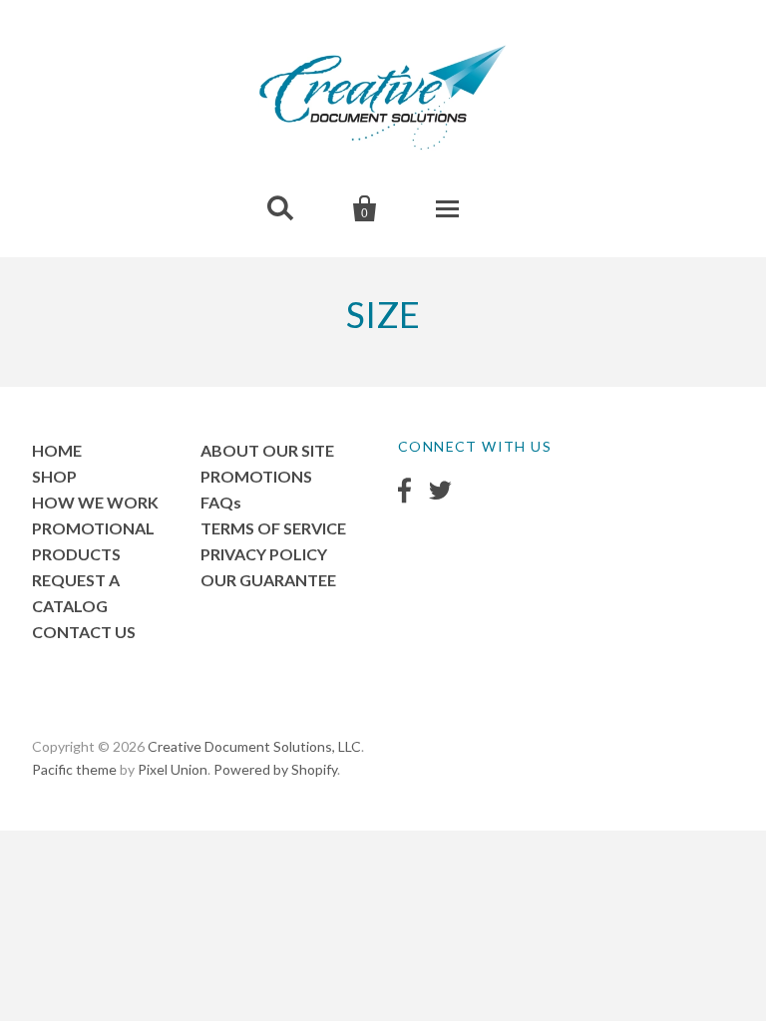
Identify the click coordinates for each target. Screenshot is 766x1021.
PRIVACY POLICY (263, 553)
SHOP (54, 476)
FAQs (220, 502)
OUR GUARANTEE (268, 579)
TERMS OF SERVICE (273, 527)
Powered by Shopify (275, 769)
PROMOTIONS (256, 476)
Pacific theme (74, 769)
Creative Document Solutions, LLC (254, 746)
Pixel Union (172, 769)
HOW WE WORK (95, 502)
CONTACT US (84, 631)
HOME (57, 450)
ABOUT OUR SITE (267, 450)
